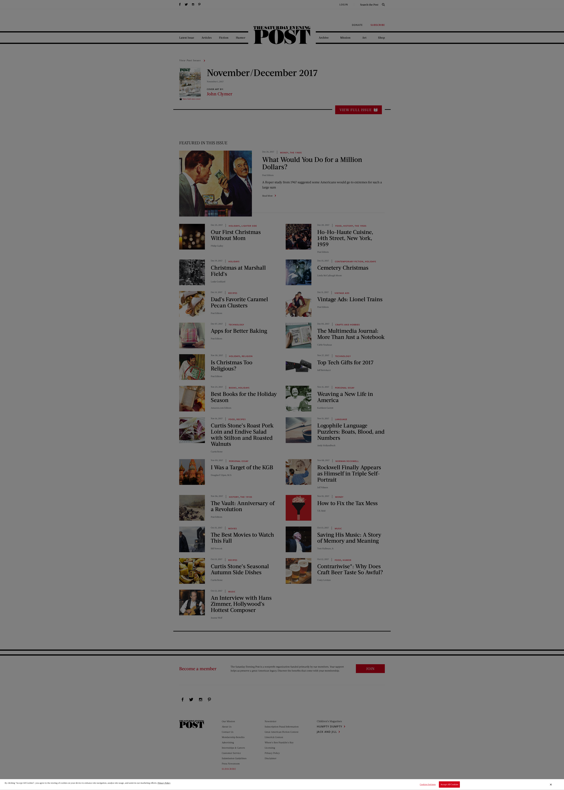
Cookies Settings (428, 784)
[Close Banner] (551, 784)
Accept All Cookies (449, 784)
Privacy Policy (164, 783)
